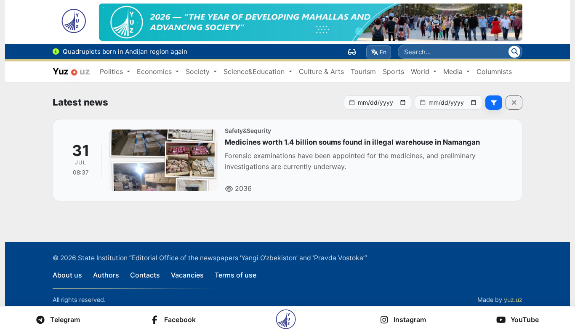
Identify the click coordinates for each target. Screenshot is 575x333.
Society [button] (199, 71)
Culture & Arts (321, 71)
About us (67, 275)
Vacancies (187, 275)
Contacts (145, 275)
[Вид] (351, 51)
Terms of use (235, 275)
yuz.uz (513, 299)
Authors (106, 275)
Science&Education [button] (255, 71)
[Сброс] (514, 102)
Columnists (494, 71)
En (383, 52)
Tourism (363, 71)
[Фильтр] (493, 102)
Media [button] (454, 71)
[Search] (514, 52)
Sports (393, 71)
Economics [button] (155, 71)
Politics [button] (112, 71)
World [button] (421, 71)
